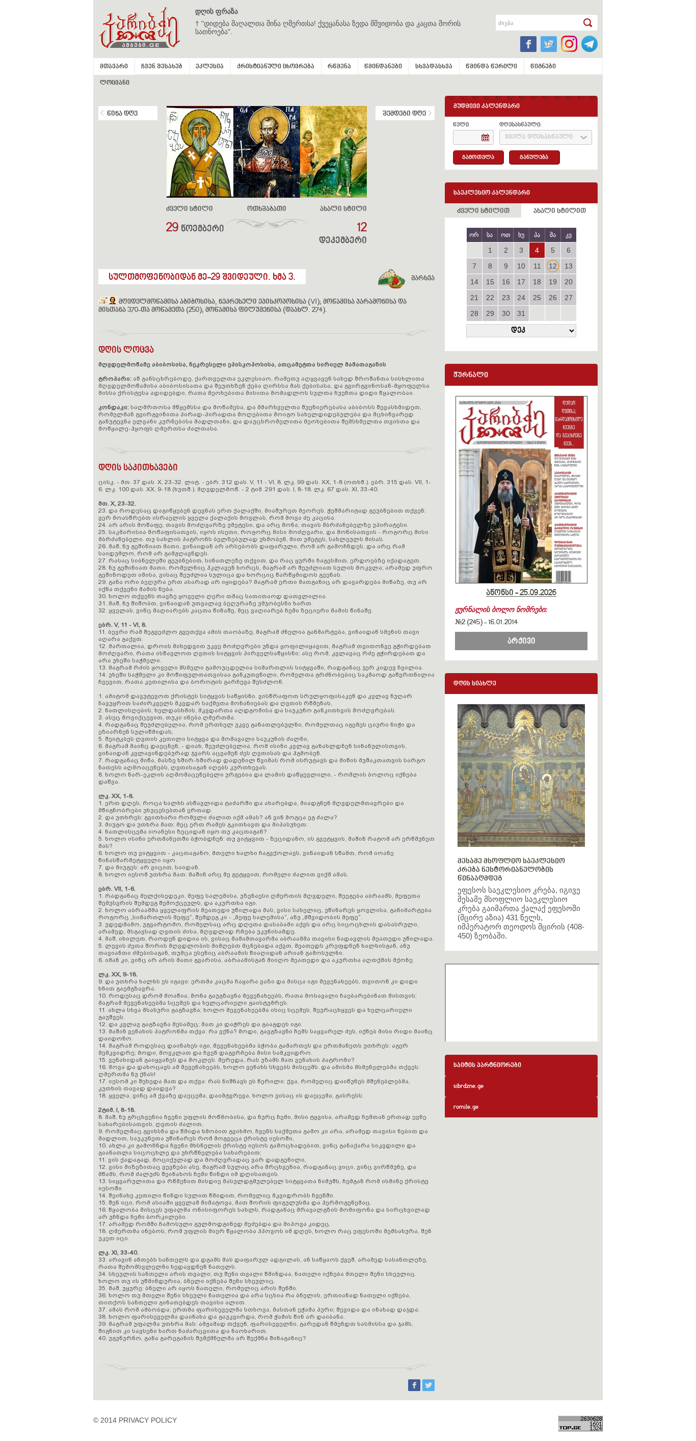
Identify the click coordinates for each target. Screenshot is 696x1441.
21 (474, 297)
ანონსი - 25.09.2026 (521, 593)
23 (506, 297)
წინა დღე (122, 114)
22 (490, 297)
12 (553, 266)
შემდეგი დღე (404, 114)
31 (521, 313)
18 (537, 282)
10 (521, 266)
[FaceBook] (415, 1388)
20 (569, 282)
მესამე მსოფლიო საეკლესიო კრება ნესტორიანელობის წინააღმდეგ (511, 870)
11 (537, 266)
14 (474, 282)
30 (506, 313)
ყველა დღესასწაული (539, 137)
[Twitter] (428, 1388)
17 (521, 282)
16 (506, 282)
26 (553, 297)
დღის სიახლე (474, 684)
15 (490, 282)
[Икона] (112, 302)
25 (537, 297)
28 (474, 313)
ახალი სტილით (559, 211)
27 (569, 297)
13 (569, 266)
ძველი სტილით (483, 211)
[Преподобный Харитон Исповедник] (103, 302)
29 (490, 313)
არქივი (521, 641)
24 (521, 297)
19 (553, 282)
